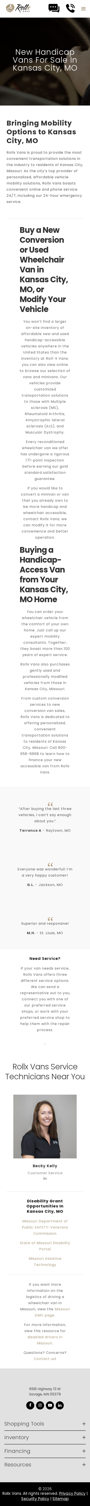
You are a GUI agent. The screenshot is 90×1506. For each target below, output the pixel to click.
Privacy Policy (72, 1493)
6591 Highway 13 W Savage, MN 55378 (45, 1391)
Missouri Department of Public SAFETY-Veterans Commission (45, 1227)
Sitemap (60, 1498)
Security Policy (35, 1498)
